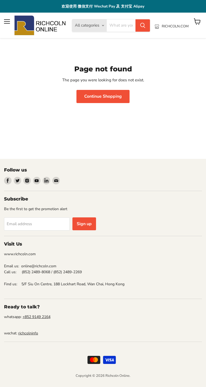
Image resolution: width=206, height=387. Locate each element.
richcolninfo (28, 333)
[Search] (142, 25)
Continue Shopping (103, 96)
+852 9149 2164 (36, 316)
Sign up (84, 224)
